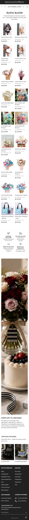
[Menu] (2, 6)
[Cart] (27, 6)
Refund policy (4, 490)
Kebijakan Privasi (5, 477)
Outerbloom (16, 518)
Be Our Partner (5, 501)
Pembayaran (18, 479)
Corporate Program (6, 498)
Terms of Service (5, 487)
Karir (2, 482)
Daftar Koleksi (5, 485)
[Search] (5, 6)
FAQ (16, 485)
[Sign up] (26, 512)
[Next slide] (26, 453)
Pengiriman (18, 482)
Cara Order (18, 477)
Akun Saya (17, 471)
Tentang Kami (4, 474)
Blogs (2, 471)
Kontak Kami (18, 474)
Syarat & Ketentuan (6, 479)
